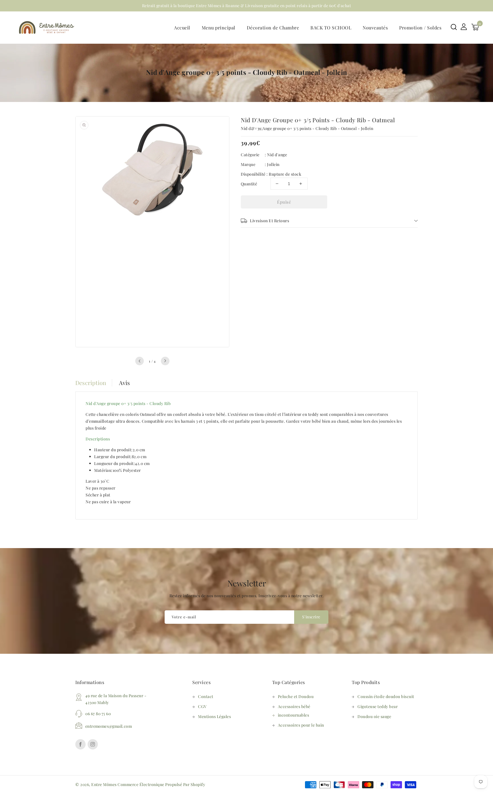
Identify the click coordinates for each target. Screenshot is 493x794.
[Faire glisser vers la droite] (165, 361)
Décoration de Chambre (273, 28)
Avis (124, 382)
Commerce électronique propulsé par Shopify (161, 784)
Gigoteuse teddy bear (377, 706)
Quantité (249, 184)
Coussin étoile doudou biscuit (385, 696)
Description (90, 382)
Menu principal (218, 28)
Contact (205, 696)
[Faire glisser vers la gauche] (139, 361)
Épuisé (284, 202)
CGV (202, 706)
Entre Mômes (104, 784)
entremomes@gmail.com (108, 726)
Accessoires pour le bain (301, 725)
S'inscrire (311, 616)
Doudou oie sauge (374, 716)
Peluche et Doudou (296, 696)
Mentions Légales (214, 716)
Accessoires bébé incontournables (294, 711)
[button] (454, 27)
